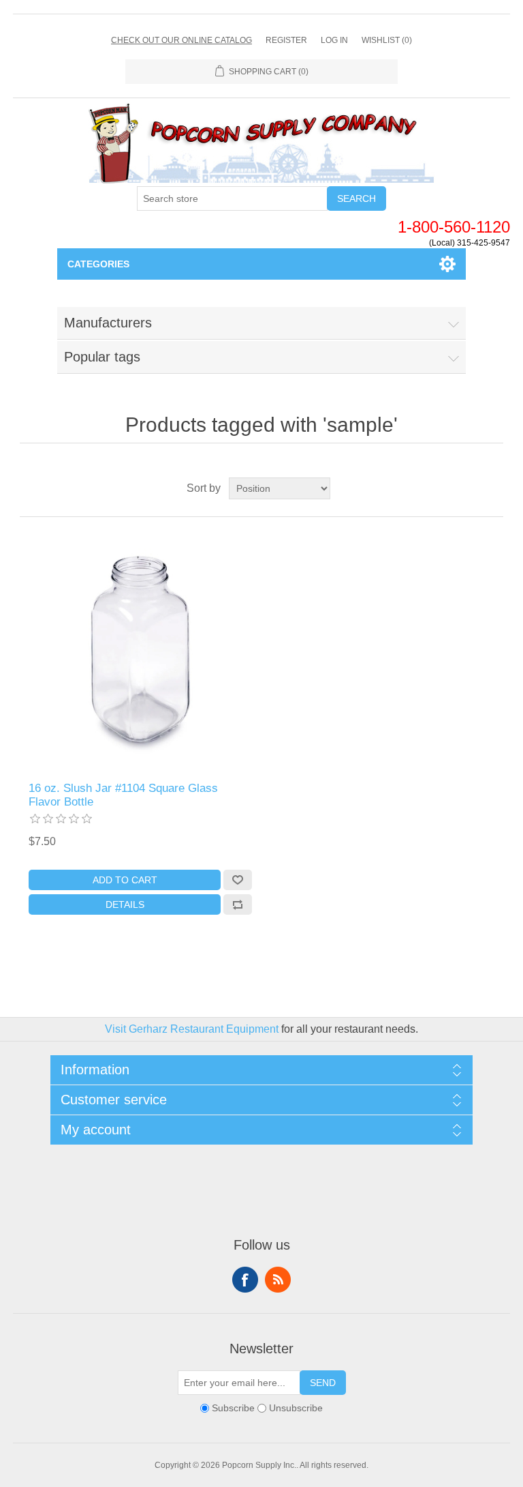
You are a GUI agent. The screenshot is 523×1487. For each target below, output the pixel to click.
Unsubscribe (296, 1407)
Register (286, 40)
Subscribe (233, 1407)
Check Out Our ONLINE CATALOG (181, 40)
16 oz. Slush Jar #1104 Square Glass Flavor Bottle (123, 795)
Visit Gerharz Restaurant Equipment (192, 1029)
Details (125, 904)
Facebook (245, 1280)
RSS (278, 1280)
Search (356, 198)
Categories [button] (98, 264)
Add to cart (125, 879)
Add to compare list (237, 904)
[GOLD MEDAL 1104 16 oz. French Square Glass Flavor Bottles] (140, 649)
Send (323, 1382)
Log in (334, 40)
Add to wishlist (237, 880)
